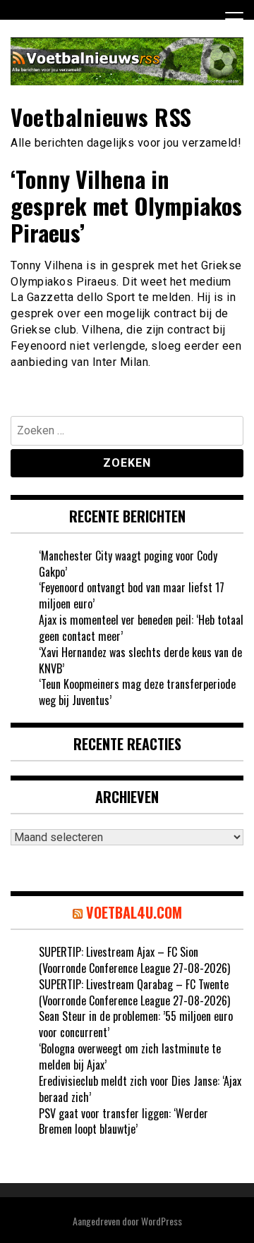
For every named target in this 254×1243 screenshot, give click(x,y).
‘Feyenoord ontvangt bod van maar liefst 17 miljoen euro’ (131, 595)
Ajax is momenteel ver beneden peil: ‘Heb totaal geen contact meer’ (141, 627)
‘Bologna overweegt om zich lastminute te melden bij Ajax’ (130, 1056)
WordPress (161, 1220)
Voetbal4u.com (134, 912)
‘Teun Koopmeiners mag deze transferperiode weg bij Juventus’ (137, 692)
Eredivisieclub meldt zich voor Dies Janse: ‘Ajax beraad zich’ (140, 1089)
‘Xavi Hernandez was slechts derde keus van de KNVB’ (140, 660)
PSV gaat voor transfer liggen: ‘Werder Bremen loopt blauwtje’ (123, 1121)
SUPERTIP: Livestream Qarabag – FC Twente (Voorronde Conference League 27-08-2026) (134, 992)
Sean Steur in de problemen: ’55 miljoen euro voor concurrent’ (136, 1024)
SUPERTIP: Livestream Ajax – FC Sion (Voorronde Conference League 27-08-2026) (134, 959)
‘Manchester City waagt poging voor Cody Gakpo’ (128, 563)
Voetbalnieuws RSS (101, 116)
